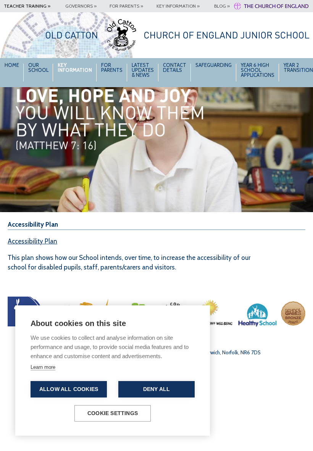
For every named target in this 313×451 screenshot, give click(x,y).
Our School (38, 67)
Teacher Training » (27, 6)
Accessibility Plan (32, 241)
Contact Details (174, 67)
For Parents (112, 67)
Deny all (156, 389)
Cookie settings (112, 413)
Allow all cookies (68, 389)
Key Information (75, 67)
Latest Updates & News (143, 70)
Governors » (81, 6)
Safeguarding (213, 65)
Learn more (43, 367)
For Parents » (126, 6)
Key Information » (178, 6)
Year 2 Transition (298, 67)
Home (12, 65)
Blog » (222, 6)
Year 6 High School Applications (257, 70)
